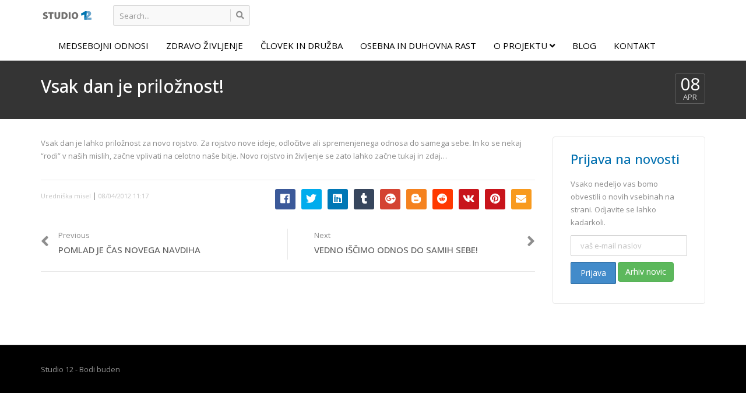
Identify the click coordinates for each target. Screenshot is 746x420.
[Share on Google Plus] (390, 199)
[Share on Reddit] (442, 199)
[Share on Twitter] (311, 199)
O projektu (522, 45)
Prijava (593, 272)
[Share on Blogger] (416, 199)
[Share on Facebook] (285, 199)
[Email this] (521, 199)
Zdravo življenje (204, 45)
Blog (584, 45)
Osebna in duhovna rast (418, 45)
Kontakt (635, 45)
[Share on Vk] (469, 199)
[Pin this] (495, 199)
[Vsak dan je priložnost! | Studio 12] (67, 14)
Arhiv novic (645, 271)
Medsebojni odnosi (103, 45)
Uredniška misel (66, 195)
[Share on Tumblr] (364, 199)
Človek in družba (302, 45)
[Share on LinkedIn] (338, 199)
